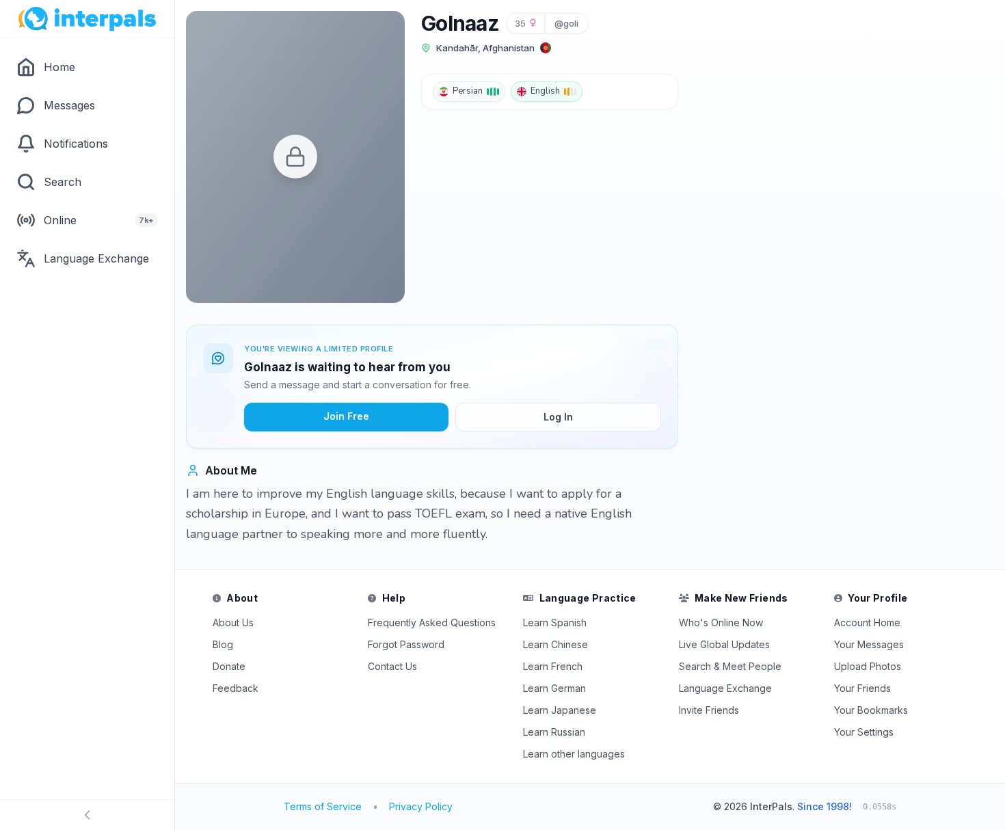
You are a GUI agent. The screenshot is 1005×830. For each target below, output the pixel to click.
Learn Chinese (555, 644)
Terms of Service (323, 806)
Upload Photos (867, 666)
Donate (229, 666)
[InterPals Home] (87, 19)
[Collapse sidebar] (87, 815)
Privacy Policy (421, 806)
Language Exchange (725, 688)
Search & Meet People (730, 666)
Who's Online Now (721, 622)
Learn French (552, 666)
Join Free (346, 416)
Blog (223, 644)
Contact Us (392, 666)
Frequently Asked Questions (432, 622)
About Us (233, 622)
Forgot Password (406, 644)
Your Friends (862, 688)
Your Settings (864, 732)
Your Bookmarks (871, 710)
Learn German (554, 688)
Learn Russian (554, 732)
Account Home (867, 622)
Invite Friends (709, 710)
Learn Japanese (559, 710)
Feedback (235, 688)
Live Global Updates (724, 644)
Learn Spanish (555, 622)
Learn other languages (574, 754)
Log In (558, 417)
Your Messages (869, 644)
